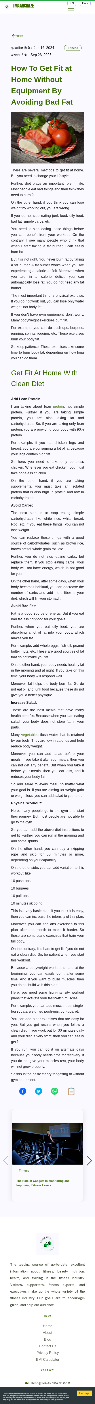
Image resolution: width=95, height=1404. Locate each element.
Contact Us (47, 1346)
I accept (84, 1393)
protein (58, 406)
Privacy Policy (47, 1353)
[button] (89, 1161)
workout (55, 968)
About (47, 1333)
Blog (47, 1339)
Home (47, 1326)
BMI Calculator (47, 1359)
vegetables (29, 735)
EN (72, 3)
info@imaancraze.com (50, 1383)
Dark (85, 3)
